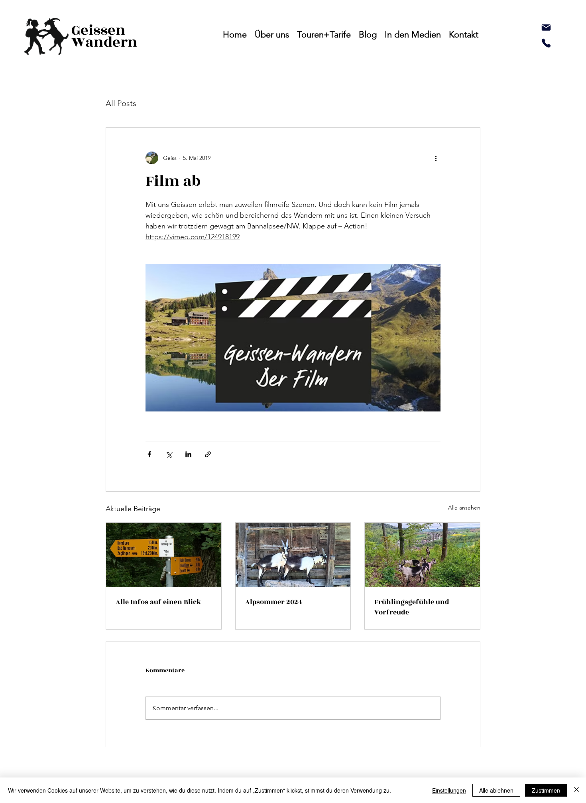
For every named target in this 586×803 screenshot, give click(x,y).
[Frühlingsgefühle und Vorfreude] (422, 555)
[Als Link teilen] (208, 454)
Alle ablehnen (496, 790)
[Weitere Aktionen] (435, 158)
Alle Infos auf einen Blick (158, 602)
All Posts (121, 103)
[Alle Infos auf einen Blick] (163, 555)
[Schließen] (576, 790)
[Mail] (546, 27)
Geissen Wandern (104, 36)
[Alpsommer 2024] (293, 555)
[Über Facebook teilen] (149, 454)
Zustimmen (546, 790)
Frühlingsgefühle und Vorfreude (411, 607)
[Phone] (546, 43)
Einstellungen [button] (449, 790)
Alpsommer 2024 (273, 602)
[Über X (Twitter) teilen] (169, 454)
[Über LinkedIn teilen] (188, 454)
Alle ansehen (464, 507)
